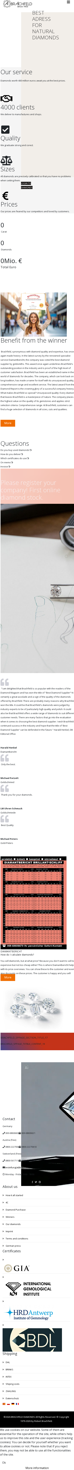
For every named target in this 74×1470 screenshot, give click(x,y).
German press (13, 1245)
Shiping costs (12, 1383)
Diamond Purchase (15, 1209)
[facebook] (32, 1182)
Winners (9, 1216)
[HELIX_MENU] (68, 2)
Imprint (9, 1231)
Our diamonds (13, 1224)
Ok (4, 1463)
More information (37, 1468)
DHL (7, 1362)
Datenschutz (12, 1398)
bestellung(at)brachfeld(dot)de (21, 1167)
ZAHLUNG (10, 1391)
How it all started (14, 1195)
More (7, 423)
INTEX (8, 1376)
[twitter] (36, 1182)
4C (6, 1202)
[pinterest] (40, 1182)
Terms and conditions (16, 1238)
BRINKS (9, 1369)
